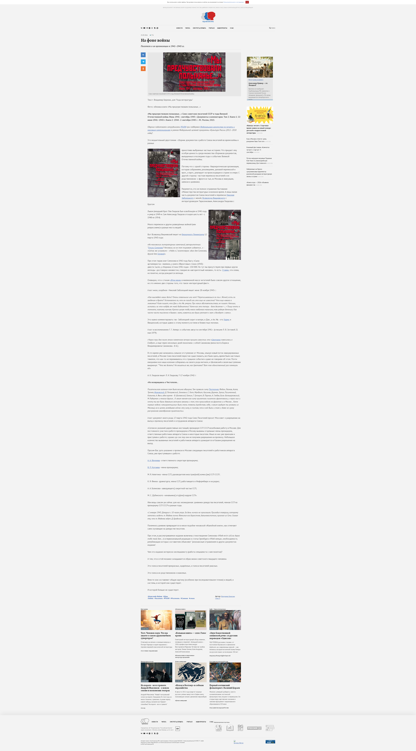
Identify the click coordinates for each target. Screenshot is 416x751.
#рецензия (186, 657)
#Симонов (184, 598)
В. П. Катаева (154, 467)
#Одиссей (227, 656)
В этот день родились (256, 80)
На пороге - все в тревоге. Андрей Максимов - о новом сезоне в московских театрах (155, 688)
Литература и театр (147, 661)
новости (179, 28)
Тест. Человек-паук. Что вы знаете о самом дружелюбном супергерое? (156, 635)
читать (187, 28)
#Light (222, 656)
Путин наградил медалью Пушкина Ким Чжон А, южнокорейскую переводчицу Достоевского (260, 160)
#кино (147, 651)
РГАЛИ (183, 127)
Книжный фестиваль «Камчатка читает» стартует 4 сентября (258, 149)
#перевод (212, 656)
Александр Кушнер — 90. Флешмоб (258, 84)
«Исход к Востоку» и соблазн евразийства (189, 686)
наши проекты (222, 28)
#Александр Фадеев (155, 596)
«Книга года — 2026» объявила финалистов (258, 183)
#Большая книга (180, 655)
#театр (143, 708)
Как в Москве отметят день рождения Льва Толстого (259, 140)
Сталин (225, 270)
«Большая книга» (180, 609)
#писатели (158, 598)
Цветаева (216, 339)
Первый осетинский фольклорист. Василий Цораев (225, 686)
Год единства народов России (219, 661)
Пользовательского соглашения (233, 2)
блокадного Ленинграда (193, 234)
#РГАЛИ (166, 598)
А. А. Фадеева (154, 460)
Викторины (144, 609)
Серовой (160, 254)
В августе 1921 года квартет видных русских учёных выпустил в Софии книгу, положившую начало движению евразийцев (190, 694)
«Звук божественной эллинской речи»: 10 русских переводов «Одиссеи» (224, 635)
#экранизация (153, 651)
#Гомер (218, 656)
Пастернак (214, 389)
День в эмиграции (180, 661)
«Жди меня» (175, 280)
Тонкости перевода (220, 609)
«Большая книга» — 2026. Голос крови (190, 634)
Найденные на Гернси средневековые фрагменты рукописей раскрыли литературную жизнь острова (259, 172)
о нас (232, 28)
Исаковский (159, 392)
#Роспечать (175, 598)
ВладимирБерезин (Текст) (225, 597)
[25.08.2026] (156, 611)
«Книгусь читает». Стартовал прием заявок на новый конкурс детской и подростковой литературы (259, 129)
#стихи (192, 598)
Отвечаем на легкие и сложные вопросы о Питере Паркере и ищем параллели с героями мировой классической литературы (156, 644)
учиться (211, 28)
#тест (142, 651)
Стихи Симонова (155, 247)
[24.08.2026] (156, 663)
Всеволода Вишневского (213, 198)
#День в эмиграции (181, 700)
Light (211, 609)
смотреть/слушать (199, 28)
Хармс (226, 319)
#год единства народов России (219, 708)
